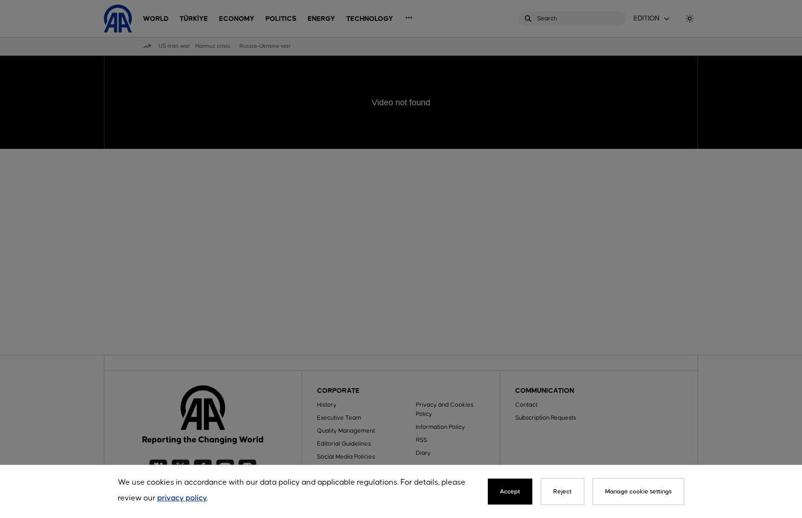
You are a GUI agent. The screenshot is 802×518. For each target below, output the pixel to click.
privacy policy (182, 498)
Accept (510, 491)
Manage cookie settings (638, 491)
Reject (562, 491)
